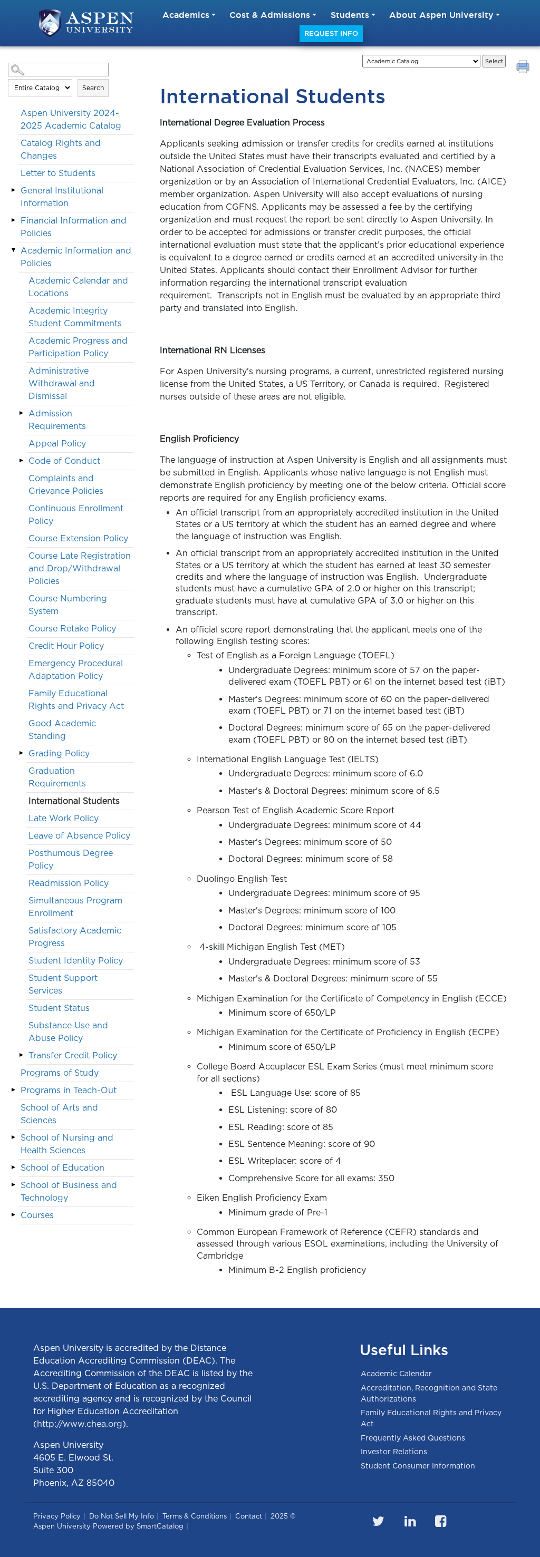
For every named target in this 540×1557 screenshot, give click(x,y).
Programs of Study (60, 1073)
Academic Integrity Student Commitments (75, 317)
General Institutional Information (62, 197)
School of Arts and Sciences (59, 1114)
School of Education (62, 1168)
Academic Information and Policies (76, 257)
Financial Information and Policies (74, 227)
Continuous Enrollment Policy (75, 514)
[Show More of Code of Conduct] (21, 460)
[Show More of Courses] (13, 1215)
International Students (74, 801)
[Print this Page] (524, 68)
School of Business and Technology (69, 1191)
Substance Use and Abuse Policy (68, 1031)
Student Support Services (63, 984)
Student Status (59, 1008)
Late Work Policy (63, 818)
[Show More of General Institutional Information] (13, 190)
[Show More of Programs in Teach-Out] (13, 1090)
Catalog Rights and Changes (61, 149)
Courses (37, 1215)
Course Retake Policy (72, 629)
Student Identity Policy (75, 961)
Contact (248, 1516)
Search (93, 88)
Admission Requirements (57, 419)
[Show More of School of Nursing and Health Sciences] (13, 1137)
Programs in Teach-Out (69, 1090)
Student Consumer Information (418, 1466)
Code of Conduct (64, 461)
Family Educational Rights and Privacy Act (76, 699)
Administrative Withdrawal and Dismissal (61, 383)
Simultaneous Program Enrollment (75, 907)
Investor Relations (394, 1451)
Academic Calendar (396, 1373)
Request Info (331, 33)
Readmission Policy (68, 883)
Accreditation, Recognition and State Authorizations (429, 1393)
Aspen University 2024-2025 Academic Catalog (71, 119)
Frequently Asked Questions (413, 1438)
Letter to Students (58, 173)
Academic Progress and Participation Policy (78, 347)
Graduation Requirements (57, 777)
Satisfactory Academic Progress (74, 937)
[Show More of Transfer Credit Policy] (21, 1055)
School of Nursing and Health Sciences (67, 1144)
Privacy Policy (57, 1516)
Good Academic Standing (62, 729)
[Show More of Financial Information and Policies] (13, 220)
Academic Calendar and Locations (78, 287)
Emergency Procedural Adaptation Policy (75, 669)
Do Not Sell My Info (121, 1516)
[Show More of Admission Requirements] (21, 413)
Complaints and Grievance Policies (65, 484)
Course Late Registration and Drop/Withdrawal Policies (79, 568)
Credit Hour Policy (66, 646)
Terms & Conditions (194, 1516)
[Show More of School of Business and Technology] (13, 1185)
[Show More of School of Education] (13, 1167)
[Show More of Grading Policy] (21, 753)
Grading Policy (59, 753)
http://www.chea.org (79, 1424)
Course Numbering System (67, 604)
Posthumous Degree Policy (70, 859)
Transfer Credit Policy (72, 1055)
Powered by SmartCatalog (138, 1526)
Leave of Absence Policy (79, 836)
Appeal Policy (57, 444)
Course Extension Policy (78, 538)
